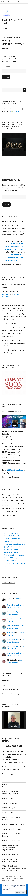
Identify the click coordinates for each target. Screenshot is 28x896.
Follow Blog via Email (11, 180)
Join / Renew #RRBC (9, 813)
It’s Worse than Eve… (14, 608)
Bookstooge (11, 619)
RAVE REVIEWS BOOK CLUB (12, 21)
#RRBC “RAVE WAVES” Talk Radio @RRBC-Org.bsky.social (10, 848)
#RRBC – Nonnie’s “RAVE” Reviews (11, 835)
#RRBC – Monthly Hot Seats (11, 829)
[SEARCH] (24, 90)
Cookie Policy (7, 889)
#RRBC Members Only (10, 854)
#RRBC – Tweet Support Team (12, 841)
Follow (6, 204)
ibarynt (9, 598)
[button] (10, 723)
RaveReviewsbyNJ (13, 612)
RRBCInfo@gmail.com (15, 470)
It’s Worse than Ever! (11, 533)
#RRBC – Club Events (9, 803)
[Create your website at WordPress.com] (14, 1)
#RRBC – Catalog (8, 798)
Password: (6, 67)
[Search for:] (12, 90)
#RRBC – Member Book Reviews (13, 824)
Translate (16, 112)
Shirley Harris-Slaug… (14, 605)
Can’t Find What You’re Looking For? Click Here (10, 860)
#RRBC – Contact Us (9, 808)
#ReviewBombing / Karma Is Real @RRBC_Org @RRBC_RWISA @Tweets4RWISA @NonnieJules (14, 560)
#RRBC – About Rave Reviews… (9, 786)
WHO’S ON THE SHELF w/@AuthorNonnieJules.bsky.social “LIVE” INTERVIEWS (14, 868)
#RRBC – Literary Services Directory (11, 819)
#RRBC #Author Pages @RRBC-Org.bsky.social (10, 793)
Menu (5, 28)
